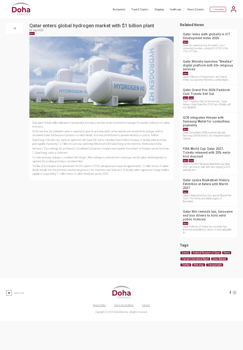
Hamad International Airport (195, 258)
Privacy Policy (99, 305)
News (185, 42)
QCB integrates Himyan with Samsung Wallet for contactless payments (206, 121)
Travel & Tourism (139, 9)
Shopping (159, 9)
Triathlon (186, 264)
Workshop (199, 264)
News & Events (195, 9)
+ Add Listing (217, 9)
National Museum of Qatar (206, 252)
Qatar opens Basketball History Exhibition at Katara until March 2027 (206, 184)
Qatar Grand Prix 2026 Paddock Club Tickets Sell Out (206, 92)
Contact (146, 305)
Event (191, 98)
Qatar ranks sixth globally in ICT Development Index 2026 (206, 36)
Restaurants (119, 9)
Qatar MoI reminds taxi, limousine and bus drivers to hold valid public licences (208, 215)
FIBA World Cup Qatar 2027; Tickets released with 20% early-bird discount (207, 152)
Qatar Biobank (219, 258)
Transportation (214, 264)
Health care (175, 9)
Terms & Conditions (124, 305)
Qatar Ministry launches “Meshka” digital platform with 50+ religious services (208, 65)
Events (185, 252)
